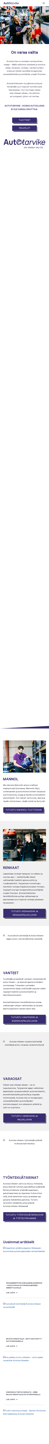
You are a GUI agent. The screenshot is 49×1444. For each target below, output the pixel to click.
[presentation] (24, 1263)
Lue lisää (11, 1293)
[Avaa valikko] (43, 3)
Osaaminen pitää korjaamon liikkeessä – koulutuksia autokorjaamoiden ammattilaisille (24, 1285)
